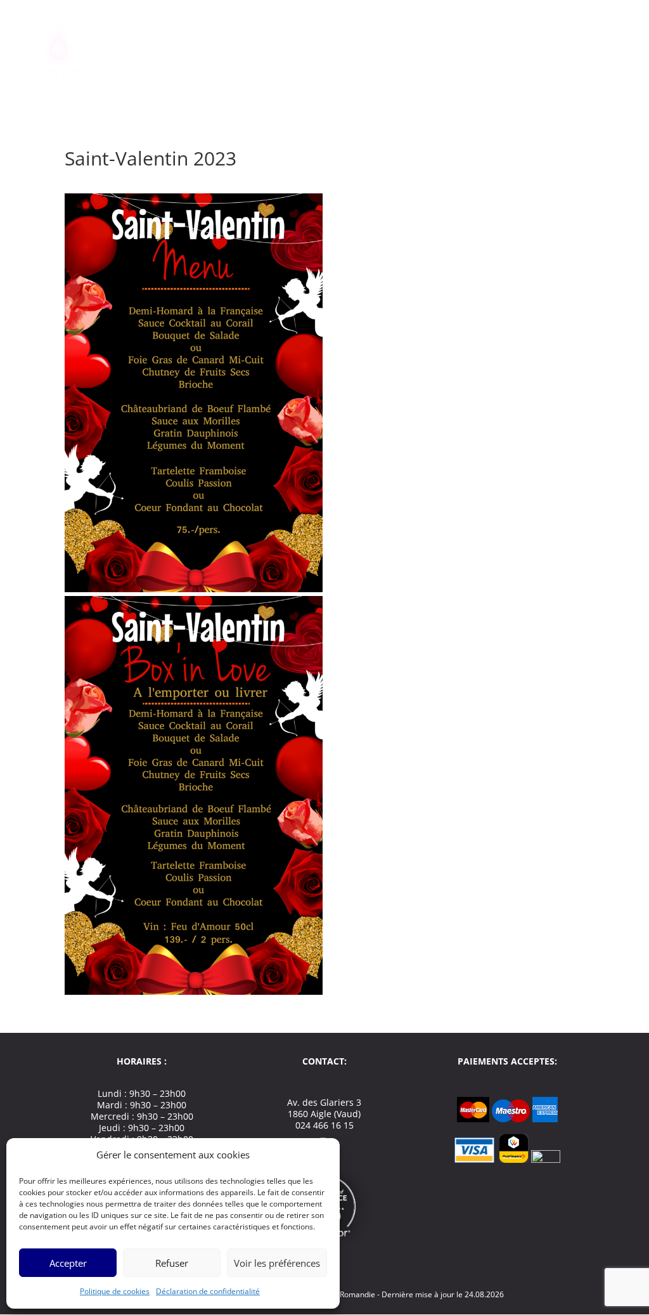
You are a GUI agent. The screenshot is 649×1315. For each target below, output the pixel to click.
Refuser (171, 1263)
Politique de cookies (115, 1291)
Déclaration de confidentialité (208, 1291)
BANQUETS (414, 37)
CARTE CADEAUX (499, 37)
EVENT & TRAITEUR (325, 37)
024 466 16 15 (324, 1125)
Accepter (68, 1263)
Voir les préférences (277, 1263)
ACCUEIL (119, 37)
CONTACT (193, 78)
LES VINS (240, 37)
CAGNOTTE (125, 78)
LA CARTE (180, 37)
